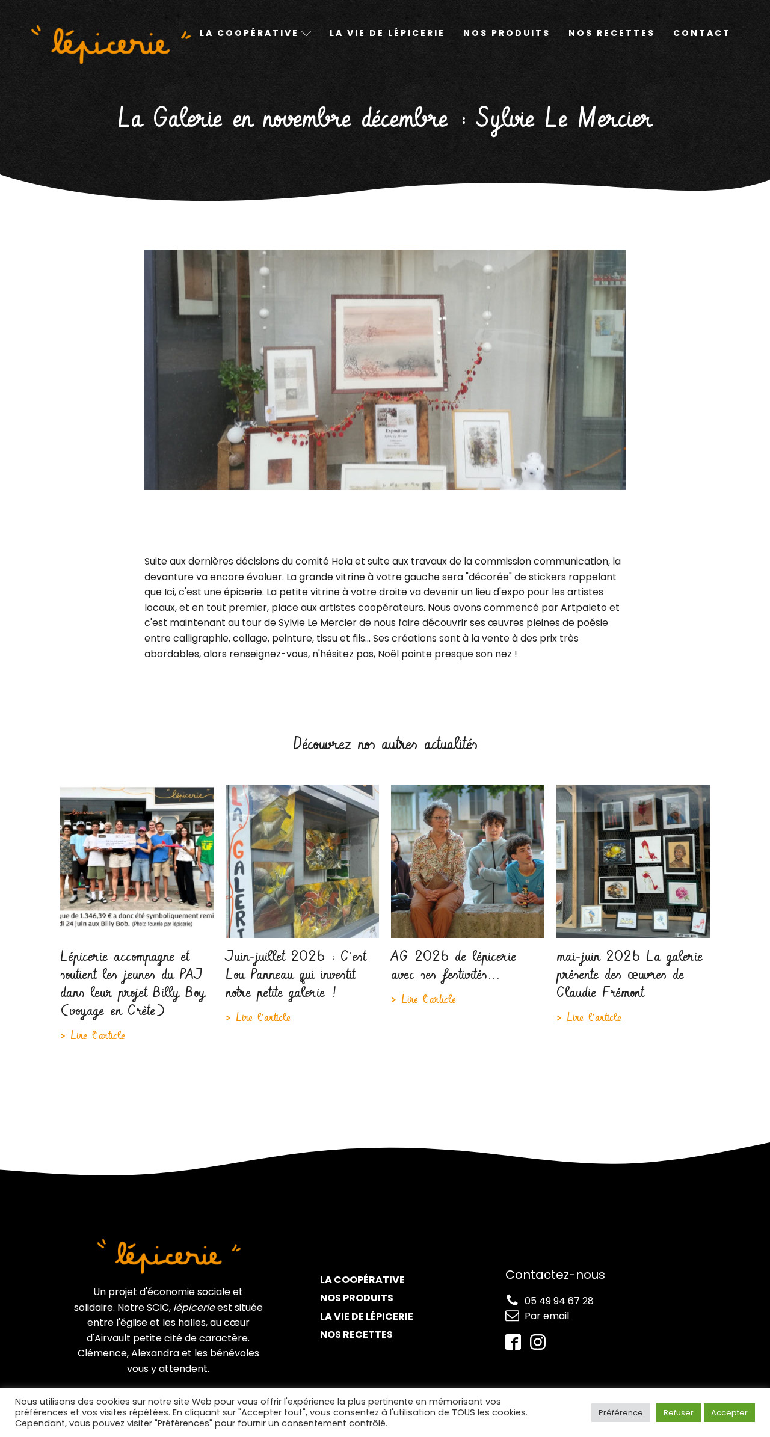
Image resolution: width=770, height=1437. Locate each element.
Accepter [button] (729, 1412)
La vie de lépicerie (387, 33)
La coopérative (362, 1280)
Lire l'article (95, 1036)
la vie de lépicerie (366, 1316)
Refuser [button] (679, 1412)
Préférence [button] (621, 1412)
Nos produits (506, 33)
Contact (702, 33)
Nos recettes (611, 33)
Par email (547, 1316)
